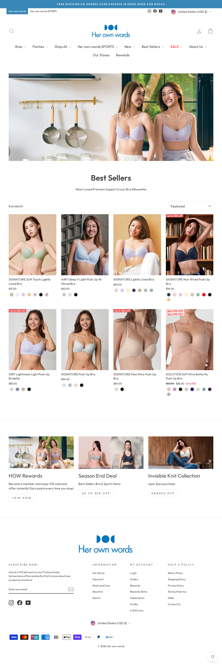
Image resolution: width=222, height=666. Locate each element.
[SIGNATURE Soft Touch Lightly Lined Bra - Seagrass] (12, 295)
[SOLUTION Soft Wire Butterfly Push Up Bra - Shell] (186, 389)
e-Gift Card (136, 610)
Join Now (22, 497)
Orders (134, 579)
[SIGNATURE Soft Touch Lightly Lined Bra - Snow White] (17, 295)
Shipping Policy (177, 579)
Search (96, 598)
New (128, 46)
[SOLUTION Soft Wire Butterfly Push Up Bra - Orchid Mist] (175, 389)
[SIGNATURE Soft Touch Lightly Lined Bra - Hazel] (35, 295)
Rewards (122, 55)
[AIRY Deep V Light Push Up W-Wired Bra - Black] (76, 295)
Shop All (61, 46)
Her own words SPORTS (43, 11)
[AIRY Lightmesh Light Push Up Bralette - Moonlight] (23, 389)
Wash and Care (101, 585)
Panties (39, 46)
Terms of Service (177, 591)
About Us (196, 46)
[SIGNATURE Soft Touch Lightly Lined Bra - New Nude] (29, 295)
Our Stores (101, 55)
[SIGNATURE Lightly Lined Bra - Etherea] (140, 290)
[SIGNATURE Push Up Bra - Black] (82, 385)
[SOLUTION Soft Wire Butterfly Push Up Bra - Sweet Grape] (210, 389)
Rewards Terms (138, 591)
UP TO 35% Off (96, 493)
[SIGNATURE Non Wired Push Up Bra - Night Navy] (169, 295)
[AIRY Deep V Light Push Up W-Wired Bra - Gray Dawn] (70, 295)
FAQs (171, 598)
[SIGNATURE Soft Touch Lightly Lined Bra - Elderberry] (47, 295)
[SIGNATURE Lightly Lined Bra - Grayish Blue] (134, 290)
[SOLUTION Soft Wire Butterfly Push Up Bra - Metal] (198, 389)
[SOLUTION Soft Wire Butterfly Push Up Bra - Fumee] (169, 389)
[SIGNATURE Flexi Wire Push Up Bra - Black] (122, 389)
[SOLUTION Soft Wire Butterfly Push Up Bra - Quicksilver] (169, 394)
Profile (134, 604)
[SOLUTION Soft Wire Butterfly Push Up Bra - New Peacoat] (192, 389)
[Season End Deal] (111, 452)
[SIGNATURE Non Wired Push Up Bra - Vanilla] (186, 295)
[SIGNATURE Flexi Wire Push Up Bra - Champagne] (116, 389)
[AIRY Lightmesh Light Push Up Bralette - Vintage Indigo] (17, 389)
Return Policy (175, 573)
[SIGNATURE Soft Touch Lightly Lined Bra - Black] (41, 295)
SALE (174, 46)
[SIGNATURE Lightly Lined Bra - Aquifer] (151, 290)
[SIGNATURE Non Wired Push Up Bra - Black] (210, 295)
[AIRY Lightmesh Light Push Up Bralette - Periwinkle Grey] (12, 389)
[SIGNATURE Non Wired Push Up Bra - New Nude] (169, 300)
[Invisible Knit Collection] (180, 452)
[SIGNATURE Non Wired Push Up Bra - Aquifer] (198, 295)
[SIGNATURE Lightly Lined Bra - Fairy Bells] (122, 290)
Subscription (137, 598)
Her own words (17, 11)
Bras (19, 46)
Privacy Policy (176, 585)
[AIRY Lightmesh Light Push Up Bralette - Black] (29, 389)
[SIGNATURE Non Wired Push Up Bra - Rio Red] (204, 295)
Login (133, 573)
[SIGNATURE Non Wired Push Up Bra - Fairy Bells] (180, 295)
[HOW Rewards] (41, 452)
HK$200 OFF (163, 493)
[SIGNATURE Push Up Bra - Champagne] (76, 385)
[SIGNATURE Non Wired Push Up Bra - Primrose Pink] (175, 295)
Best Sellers (151, 46)
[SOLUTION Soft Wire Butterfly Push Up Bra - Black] (180, 389)
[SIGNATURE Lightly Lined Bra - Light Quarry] (146, 290)
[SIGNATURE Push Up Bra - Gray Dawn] (64, 385)
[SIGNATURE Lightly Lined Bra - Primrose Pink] (116, 290)
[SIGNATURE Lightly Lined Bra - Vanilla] (128, 290)
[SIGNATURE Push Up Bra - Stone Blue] (70, 385)
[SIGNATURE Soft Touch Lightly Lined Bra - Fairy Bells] (23, 295)
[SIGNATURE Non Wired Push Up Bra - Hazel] (192, 295)
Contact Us (174, 604)
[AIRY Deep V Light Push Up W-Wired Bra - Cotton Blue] (64, 295)
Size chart (98, 579)
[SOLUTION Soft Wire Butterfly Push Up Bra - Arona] (204, 389)
